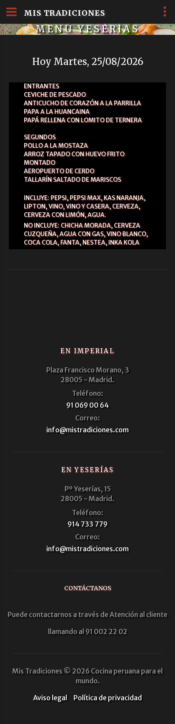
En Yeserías (87, 470)
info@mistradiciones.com (87, 429)
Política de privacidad (107, 697)
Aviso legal (50, 697)
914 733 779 (87, 524)
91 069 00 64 (87, 405)
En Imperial (87, 351)
